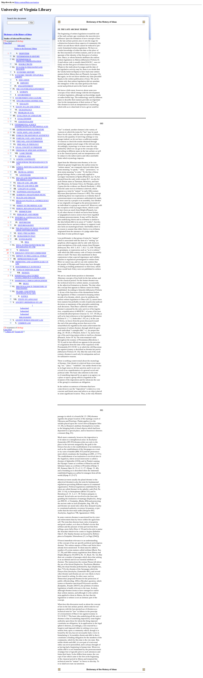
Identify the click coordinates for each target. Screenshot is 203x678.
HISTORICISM (25, 222)
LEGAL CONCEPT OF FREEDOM (29, 147)
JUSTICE (24, 296)
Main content (20, 2)
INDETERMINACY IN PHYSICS (28, 267)
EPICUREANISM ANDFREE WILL (29, 101)
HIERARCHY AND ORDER (27, 215)
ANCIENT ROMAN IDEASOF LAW (29, 320)
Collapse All (9, 332)
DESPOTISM (24, 54)
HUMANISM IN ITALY (26, 236)
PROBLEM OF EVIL (26, 113)
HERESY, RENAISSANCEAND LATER (31, 209)
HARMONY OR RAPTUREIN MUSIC (31, 195)
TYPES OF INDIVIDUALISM (27, 270)
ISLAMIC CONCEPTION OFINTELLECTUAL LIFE (26, 292)
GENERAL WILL (24, 156)
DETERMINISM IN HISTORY (28, 56)
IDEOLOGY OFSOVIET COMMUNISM (30, 253)
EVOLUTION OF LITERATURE (29, 116)
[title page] (21, 46)
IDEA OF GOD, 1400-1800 (27, 183)
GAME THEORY (25, 153)
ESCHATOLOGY (25, 110)
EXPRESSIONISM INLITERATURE (30, 130)
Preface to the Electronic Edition (25, 49)
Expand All (19, 332)
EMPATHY (24, 83)
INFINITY (26, 273)
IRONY (26, 284)
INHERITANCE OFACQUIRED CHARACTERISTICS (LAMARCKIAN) (30, 277)
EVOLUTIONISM (24, 119)
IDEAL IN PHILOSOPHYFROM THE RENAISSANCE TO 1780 (30, 246)
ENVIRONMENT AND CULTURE (28, 98)
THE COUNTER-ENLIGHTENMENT (30, 89)
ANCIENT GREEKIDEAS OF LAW (29, 302)
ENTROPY (24, 92)
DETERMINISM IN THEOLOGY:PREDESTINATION (28, 60)
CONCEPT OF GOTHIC (27, 189)
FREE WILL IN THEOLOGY (28, 144)
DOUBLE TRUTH (25, 64)
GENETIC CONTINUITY (25, 159)
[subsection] (24, 308)
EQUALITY (24, 104)
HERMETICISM (25, 212)
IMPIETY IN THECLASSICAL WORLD (31, 256)
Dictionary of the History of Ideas (18, 34)
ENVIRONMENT (24, 95)
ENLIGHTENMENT (25, 86)
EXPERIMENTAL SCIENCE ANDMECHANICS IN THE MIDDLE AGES (31, 126)
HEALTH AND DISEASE (25, 198)
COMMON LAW (24, 323)
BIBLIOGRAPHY (25, 317)
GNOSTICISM (25, 175)
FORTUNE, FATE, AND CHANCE (29, 138)
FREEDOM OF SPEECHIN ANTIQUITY (31, 150)
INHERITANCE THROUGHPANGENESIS (31, 281)
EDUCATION (24, 80)
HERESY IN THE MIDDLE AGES (29, 206)
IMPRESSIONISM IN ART (27, 259)
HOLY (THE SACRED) (26, 233)
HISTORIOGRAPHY (26, 225)
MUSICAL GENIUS (26, 172)
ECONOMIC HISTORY (26, 72)
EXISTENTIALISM (25, 122)
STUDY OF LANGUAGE (28, 299)
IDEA (27, 242)
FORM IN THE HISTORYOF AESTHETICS (32, 136)
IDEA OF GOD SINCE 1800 (27, 186)
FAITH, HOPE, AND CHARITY (29, 133)
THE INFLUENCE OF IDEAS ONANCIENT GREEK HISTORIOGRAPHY (32, 229)
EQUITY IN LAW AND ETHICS (28, 107)
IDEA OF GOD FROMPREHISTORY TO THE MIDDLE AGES (31, 179)
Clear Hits (7, 43)
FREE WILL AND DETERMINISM (29, 141)
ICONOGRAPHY (25, 239)
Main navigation (32, 2)
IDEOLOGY (24, 250)
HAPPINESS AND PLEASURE (28, 192)
